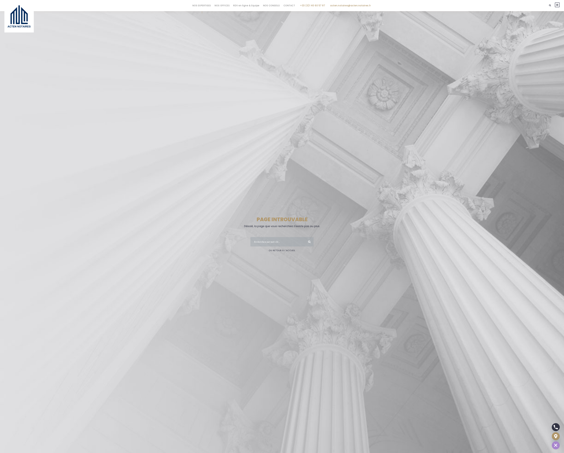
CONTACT (289, 5)
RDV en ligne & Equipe (246, 5)
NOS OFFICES (222, 5)
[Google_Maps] (556, 436)
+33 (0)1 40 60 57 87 (312, 5)
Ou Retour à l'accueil (282, 250)
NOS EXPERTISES (201, 5)
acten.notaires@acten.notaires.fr (350, 5)
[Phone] (556, 427)
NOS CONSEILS (271, 5)
